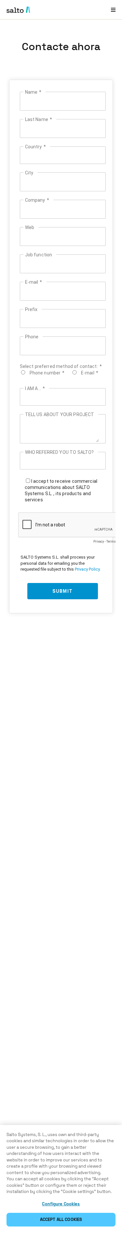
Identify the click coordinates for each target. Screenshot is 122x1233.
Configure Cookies (61, 1204)
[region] (61, 1179)
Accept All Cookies (61, 1219)
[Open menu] (113, 9)
